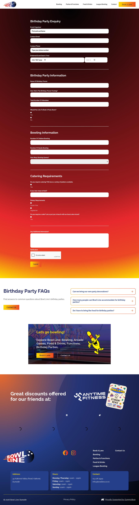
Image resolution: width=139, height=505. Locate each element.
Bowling (59, 4)
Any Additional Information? (39, 231)
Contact (114, 4)
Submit (35, 264)
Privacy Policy (69, 499)
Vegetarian (34, 210)
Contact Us (11, 307)
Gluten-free (34, 205)
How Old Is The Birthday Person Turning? (44, 91)
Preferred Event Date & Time (40, 55)
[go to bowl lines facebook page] (65, 453)
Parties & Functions (72, 4)
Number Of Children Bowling (40, 138)
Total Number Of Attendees (39, 100)
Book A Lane (44, 355)
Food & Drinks (87, 4)
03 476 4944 (98, 479)
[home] (9, 4)
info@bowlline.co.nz (101, 482)
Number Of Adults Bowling (39, 148)
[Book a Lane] (127, 4)
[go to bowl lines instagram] (74, 453)
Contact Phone (35, 46)
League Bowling (101, 4)
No (31, 120)
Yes (31, 115)
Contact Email (35, 36)
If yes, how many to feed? (38, 191)
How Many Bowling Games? (39, 157)
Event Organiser (36, 27)
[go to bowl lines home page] (24, 456)
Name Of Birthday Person (38, 81)
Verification (34, 250)
